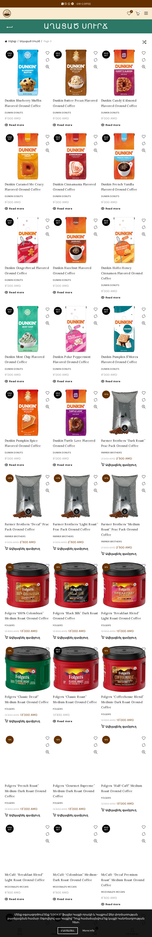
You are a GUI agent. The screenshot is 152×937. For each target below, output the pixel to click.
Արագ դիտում (47, 66)
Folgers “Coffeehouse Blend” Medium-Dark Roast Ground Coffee (122, 702)
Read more (16, 125)
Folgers (10, 625)
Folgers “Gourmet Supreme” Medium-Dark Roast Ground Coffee (74, 791)
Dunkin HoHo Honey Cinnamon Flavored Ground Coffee (121, 273)
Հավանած (131, 11)
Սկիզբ (12, 41)
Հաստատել (67, 930)
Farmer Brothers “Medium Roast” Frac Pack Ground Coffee (120, 529)
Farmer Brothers (111, 452)
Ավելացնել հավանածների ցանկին (47, 53)
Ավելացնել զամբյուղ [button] (120, 465)
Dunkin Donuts (14, 112)
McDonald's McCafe (17, 886)
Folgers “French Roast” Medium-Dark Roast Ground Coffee (25, 791)
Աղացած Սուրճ (30, 41)
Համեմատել (47, 60)
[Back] (10, 27)
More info (88, 930)
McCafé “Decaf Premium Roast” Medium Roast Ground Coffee (122, 880)
